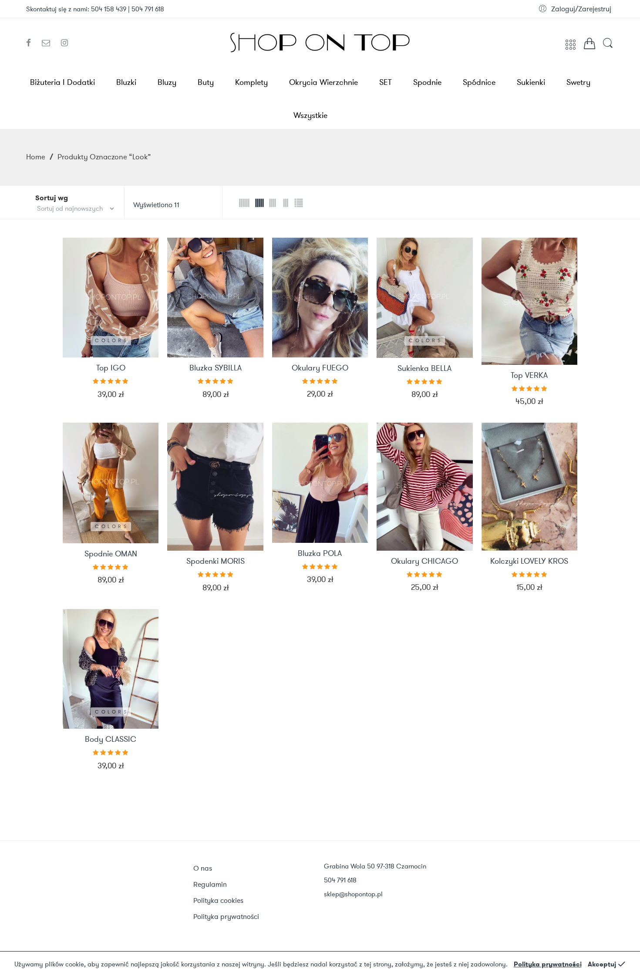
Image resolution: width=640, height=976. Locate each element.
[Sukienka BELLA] (424, 298)
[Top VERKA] (529, 301)
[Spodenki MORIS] (215, 487)
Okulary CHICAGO (424, 561)
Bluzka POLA (320, 554)
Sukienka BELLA (424, 368)
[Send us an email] (49, 43)
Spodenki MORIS (215, 561)
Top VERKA (529, 375)
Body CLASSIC (110, 739)
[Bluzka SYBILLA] (215, 297)
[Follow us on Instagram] (64, 43)
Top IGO (110, 368)
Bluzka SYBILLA (215, 368)
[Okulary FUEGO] (320, 297)
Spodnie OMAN (110, 554)
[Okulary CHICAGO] (424, 487)
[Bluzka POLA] (320, 483)
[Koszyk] (589, 45)
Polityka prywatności (548, 964)
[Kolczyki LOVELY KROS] (529, 487)
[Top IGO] (110, 297)
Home (35, 156)
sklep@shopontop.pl (353, 894)
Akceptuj (602, 964)
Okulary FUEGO (320, 368)
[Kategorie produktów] (570, 48)
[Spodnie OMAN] (110, 483)
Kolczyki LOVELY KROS (529, 561)
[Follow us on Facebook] (31, 43)
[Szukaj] (608, 47)
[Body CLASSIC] (110, 669)
